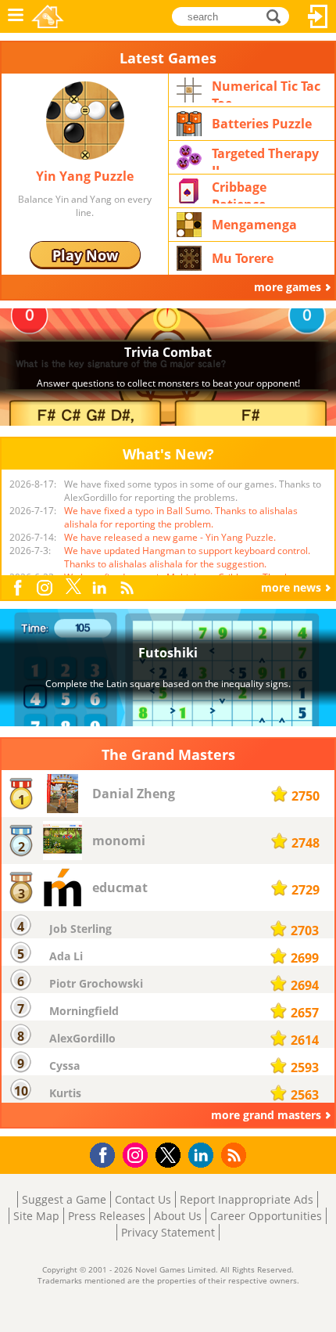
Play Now (85, 255)
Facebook (21, 585)
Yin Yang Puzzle (85, 176)
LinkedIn (101, 588)
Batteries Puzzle (262, 123)
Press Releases (106, 1215)
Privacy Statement (168, 1232)
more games (287, 286)
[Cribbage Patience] (189, 189)
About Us (178, 1215)
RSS (128, 587)
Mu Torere (242, 258)
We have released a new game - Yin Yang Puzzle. (170, 537)
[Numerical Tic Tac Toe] (189, 88)
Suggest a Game (64, 1199)
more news (291, 587)
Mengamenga (254, 224)
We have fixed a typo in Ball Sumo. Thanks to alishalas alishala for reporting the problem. (181, 517)
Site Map (36, 1215)
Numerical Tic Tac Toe (266, 90)
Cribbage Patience (239, 190)
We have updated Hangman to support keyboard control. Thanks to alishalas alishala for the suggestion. (187, 557)
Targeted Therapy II (265, 157)
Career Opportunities (266, 1215)
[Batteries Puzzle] (189, 122)
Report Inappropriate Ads (246, 1199)
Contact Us (143, 1199)
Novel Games (47, 16)
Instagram (46, 586)
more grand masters (266, 1114)
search (277, 15)
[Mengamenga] (189, 223)
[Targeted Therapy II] (189, 156)
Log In (318, 16)
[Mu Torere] (189, 257)
